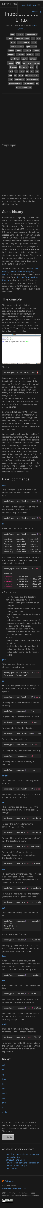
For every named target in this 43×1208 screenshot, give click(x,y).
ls (37, 67)
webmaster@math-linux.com (14, 1188)
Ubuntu (24, 59)
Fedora (19, 51)
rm (15, 75)
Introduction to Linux (15, 1160)
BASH (18, 63)
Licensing (36, 11)
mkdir (21, 71)
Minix (13, 42)
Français (6, 146)
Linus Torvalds (23, 42)
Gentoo (36, 51)
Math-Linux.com (13, 4)
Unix (38, 38)
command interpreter (31, 63)
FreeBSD (27, 51)
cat (37, 71)
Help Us (8, 1137)
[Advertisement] (21, 119)
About (25, 5)
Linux (12, 34)
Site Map (32, 5)
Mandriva (20, 55)
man (32, 67)
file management (32, 75)
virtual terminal (32, 79)
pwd (11, 71)
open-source (31, 46)
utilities (10, 38)
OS (33, 38)
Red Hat (30, 55)
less (10, 75)
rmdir (21, 75)
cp (27, 71)
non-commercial (17, 46)
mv (32, 71)
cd (16, 71)
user (10, 79)
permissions (19, 79)
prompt (10, 63)
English (13, 146)
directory (13, 67)
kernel (34, 42)
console (33, 59)
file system (23, 67)
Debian (11, 51)
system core (29, 83)
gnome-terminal (15, 83)
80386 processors (23, 88)
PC (37, 83)
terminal (20, 34)
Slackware (15, 59)
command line (31, 34)
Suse (37, 55)
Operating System (22, 38)
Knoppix (11, 55)
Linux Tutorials (12, 1168)
